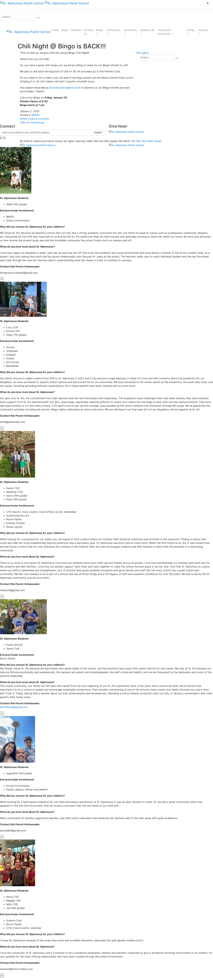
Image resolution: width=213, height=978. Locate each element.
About (99, 30)
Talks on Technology (32, 122)
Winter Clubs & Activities (34, 118)
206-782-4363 (144, 141)
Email (158, 141)
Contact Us (88, 31)
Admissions (113, 30)
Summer (203, 30)
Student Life (147, 30)
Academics (130, 30)
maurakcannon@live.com (64, 87)
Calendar (76, 30)
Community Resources (165, 31)
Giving (190, 30)
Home (55, 30)
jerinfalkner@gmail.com (14, 707)
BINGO (36, 115)
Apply (64, 30)
